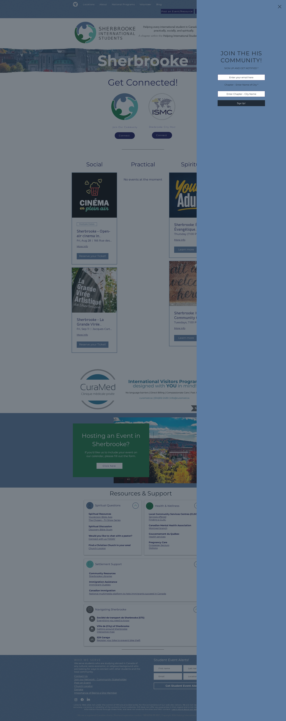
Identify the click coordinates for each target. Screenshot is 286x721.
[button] (279, 6)
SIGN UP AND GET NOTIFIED (240, 68)
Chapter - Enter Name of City (240, 85)
